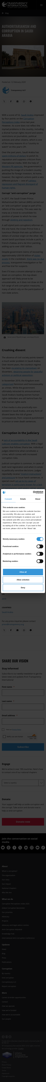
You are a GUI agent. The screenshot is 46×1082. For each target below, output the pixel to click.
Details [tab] (23, 499)
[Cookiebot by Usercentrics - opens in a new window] (33, 492)
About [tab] (37, 499)
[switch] (40, 546)
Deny (23, 588)
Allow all (23, 572)
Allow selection (23, 580)
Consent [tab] (8, 499)
